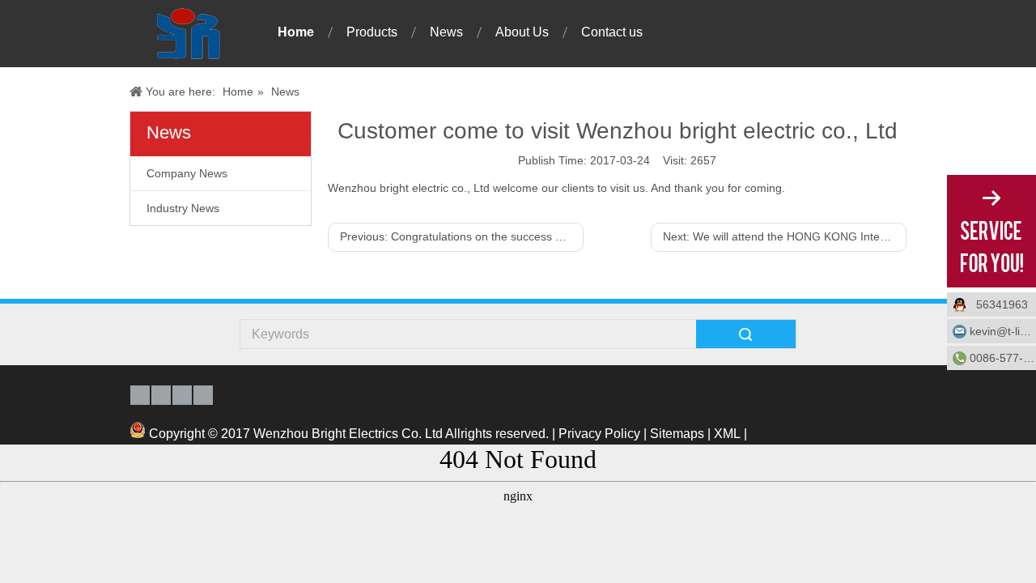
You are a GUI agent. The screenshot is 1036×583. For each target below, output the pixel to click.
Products (371, 32)
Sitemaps (677, 433)
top (1020, 542)
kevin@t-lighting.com (1003, 331)
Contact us (612, 32)
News (446, 32)
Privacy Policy (599, 433)
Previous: (462, 236)
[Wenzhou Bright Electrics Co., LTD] (187, 33)
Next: (784, 236)
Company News (186, 173)
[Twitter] (203, 395)
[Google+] (161, 395)
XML (727, 433)
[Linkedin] (182, 395)
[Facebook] (140, 395)
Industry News (182, 208)
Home (296, 32)
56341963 (1002, 304)
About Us (522, 32)
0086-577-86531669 (1003, 357)
